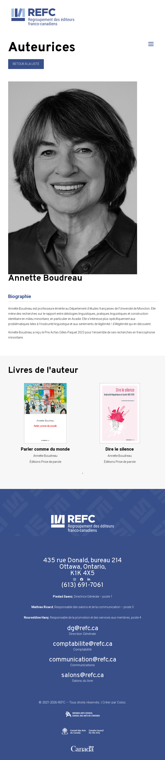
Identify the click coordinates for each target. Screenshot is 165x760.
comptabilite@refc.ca (82, 644)
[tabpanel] (45, 423)
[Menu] (151, 44)
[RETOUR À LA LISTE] (26, 68)
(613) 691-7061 (82, 585)
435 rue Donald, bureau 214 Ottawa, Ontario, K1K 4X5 (82, 567)
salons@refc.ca (82, 675)
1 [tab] (82, 473)
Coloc (121, 702)
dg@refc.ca (82, 629)
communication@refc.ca (82, 660)
